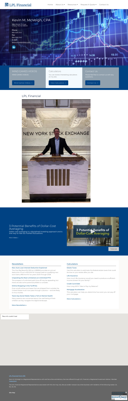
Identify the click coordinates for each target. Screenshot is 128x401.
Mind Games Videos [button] (22, 83)
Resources (72, 5)
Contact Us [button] (91, 83)
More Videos (13, 237)
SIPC (15, 381)
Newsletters (17, 264)
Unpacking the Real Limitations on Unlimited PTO (31, 278)
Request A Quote (88, 5)
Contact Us (104, 5)
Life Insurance (72, 276)
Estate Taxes (72, 268)
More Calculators (74, 299)
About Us (59, 5)
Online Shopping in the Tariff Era (24, 286)
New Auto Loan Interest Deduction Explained (29, 268)
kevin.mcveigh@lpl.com (21, 42)
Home (50, 5)
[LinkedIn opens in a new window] (14, 47)
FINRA (11, 381)
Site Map (12, 392)
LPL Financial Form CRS (17, 376)
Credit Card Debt (73, 284)
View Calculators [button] (57, 83)
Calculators (72, 264)
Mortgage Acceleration (76, 289)
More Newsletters (19, 305)
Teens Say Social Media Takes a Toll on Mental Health (32, 296)
